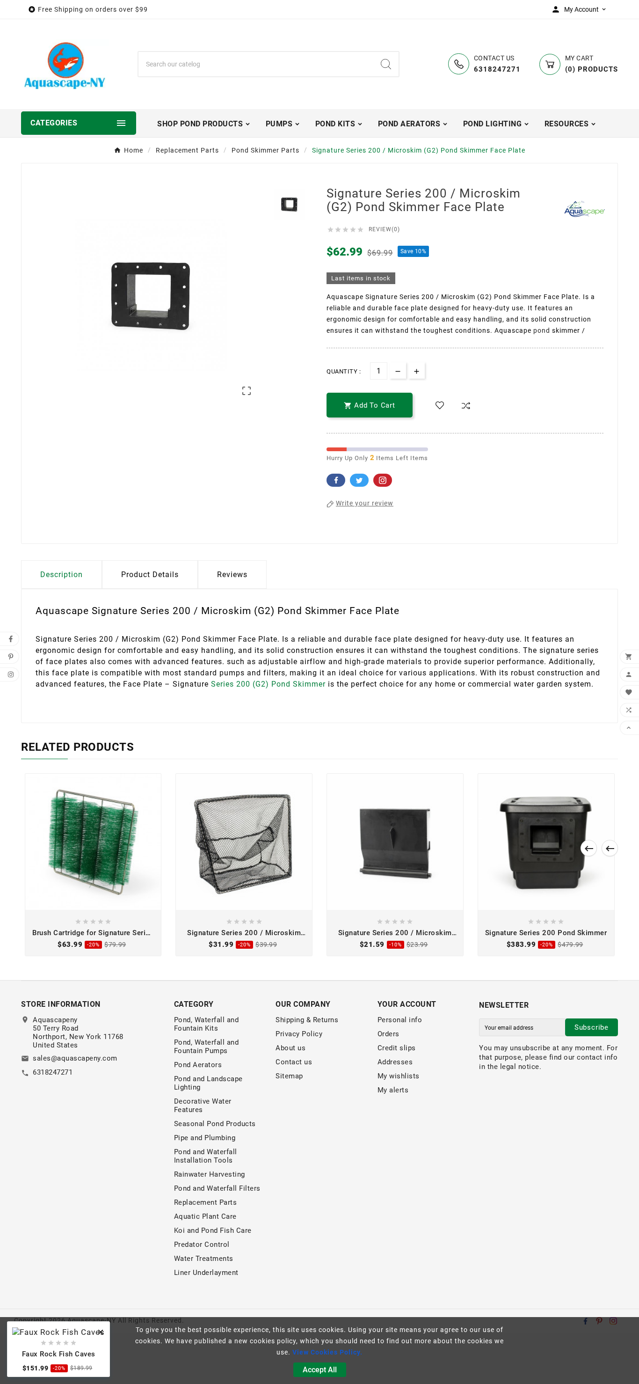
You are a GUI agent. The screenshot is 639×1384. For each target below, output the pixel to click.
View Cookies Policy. (327, 1352)
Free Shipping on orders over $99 (93, 9)
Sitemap (289, 1076)
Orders (388, 1034)
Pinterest (382, 480)
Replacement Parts (205, 1202)
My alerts (393, 1090)
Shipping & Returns (307, 1020)
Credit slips (397, 1048)
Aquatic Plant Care (205, 1216)
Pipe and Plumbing (205, 1138)
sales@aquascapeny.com (75, 1058)
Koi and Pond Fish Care (213, 1230)
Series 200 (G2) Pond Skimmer (268, 684)
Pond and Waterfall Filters (217, 1188)
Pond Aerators (198, 1065)
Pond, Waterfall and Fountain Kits (206, 1024)
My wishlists (399, 1076)
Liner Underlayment (206, 1272)
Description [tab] (61, 574)
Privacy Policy (299, 1034)
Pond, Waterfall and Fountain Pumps (206, 1046)
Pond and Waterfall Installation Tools (205, 1156)
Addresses (395, 1062)
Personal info (400, 1020)
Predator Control (202, 1244)
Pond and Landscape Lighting (208, 1083)
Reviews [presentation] (232, 574)
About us (290, 1048)
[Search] (386, 64)
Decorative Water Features (203, 1105)
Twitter (359, 480)
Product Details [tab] (150, 574)
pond (541, 330)
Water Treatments (203, 1258)
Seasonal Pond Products (215, 1124)
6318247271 (53, 1072)
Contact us (294, 1062)
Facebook (336, 480)
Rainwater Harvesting (209, 1174)
